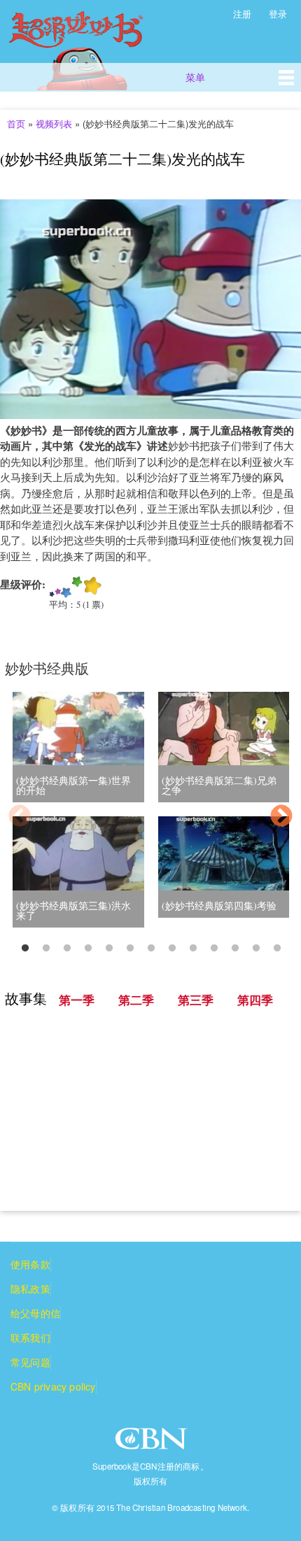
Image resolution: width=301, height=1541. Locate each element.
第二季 (136, 1000)
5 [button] (109, 949)
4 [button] (88, 949)
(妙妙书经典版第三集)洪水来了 (73, 910)
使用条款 (30, 1264)
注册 (242, 13)
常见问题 (30, 1362)
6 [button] (130, 949)
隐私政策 (30, 1288)
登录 (278, 13)
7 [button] (151, 949)
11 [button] (235, 949)
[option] (150, 818)
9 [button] (193, 949)
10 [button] (214, 949)
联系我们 (30, 1337)
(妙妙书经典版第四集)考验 (219, 905)
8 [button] (172, 949)
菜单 (195, 77)
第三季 (196, 1000)
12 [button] (256, 949)
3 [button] (67, 949)
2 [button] (46, 949)
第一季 (76, 1000)
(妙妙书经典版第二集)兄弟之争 (219, 785)
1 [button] (25, 949)
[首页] (93, 45)
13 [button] (277, 949)
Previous (19, 817)
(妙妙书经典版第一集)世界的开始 (73, 785)
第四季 (255, 1000)
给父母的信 (35, 1313)
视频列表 (54, 123)
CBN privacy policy (53, 1386)
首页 (16, 123)
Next (281, 817)
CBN (153, 1442)
